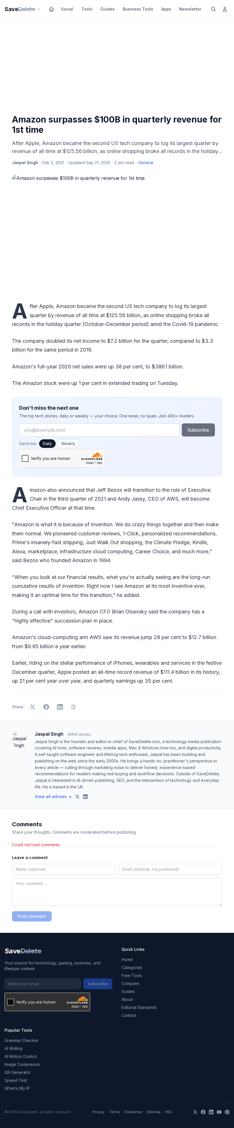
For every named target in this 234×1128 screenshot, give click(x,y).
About (127, 999)
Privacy (98, 1112)
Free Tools (132, 975)
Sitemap (154, 1112)
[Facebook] (203, 1112)
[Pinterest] (227, 1112)
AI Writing (13, 1048)
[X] (195, 1112)
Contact (129, 1015)
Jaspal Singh (25, 162)
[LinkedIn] (211, 1112)
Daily (47, 443)
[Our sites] (39, 9)
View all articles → (53, 796)
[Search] (213, 9)
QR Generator (18, 1072)
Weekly (68, 443)
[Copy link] (73, 707)
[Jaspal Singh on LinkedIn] (85, 796)
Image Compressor (22, 1064)
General (145, 162)
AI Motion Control (21, 1056)
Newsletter (190, 9)
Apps (166, 9)
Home (127, 959)
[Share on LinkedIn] (60, 707)
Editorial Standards (139, 1007)
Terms (114, 1112)
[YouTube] (219, 1112)
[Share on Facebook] (46, 707)
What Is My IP (17, 1088)
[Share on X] (32, 707)
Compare (130, 983)
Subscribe (198, 430)
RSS (168, 1112)
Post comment (32, 916)
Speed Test (16, 1080)
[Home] (51, 9)
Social (67, 9)
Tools (86, 9)
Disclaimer (133, 1112)
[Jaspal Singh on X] (77, 796)
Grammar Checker (22, 1040)
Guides (107, 9)
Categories (132, 967)
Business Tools (138, 9)
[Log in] (224, 9)
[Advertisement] (117, 67)
